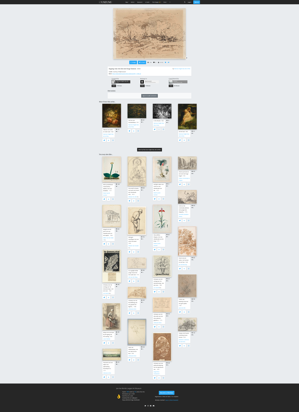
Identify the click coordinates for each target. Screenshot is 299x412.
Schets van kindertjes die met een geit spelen (183, 301)
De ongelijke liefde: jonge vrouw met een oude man (133, 272)
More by (149, 149)
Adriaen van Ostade (133, 245)
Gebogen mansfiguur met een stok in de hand (133, 239)
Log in (189, 2)
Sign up (197, 2)
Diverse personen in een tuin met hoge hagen (184, 174)
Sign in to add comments (150, 96)
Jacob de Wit (182, 308)
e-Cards (147, 2)
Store (164, 2)
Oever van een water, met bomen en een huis (184, 260)
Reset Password (174, 400)
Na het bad (182, 131)
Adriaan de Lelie (132, 197)
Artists (132, 2)
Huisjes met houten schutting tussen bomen (184, 335)
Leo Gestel (106, 293)
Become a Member (166, 393)
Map (126, 2)
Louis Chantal (106, 339)
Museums (139, 2)
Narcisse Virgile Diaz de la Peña (182, 68)
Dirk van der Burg (132, 277)
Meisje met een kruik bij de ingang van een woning (108, 334)
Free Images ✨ (156, 2)
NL (105, 240)
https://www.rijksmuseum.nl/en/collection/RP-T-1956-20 (126, 73)
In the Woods (157, 120)
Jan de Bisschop (183, 264)
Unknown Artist (107, 373)
